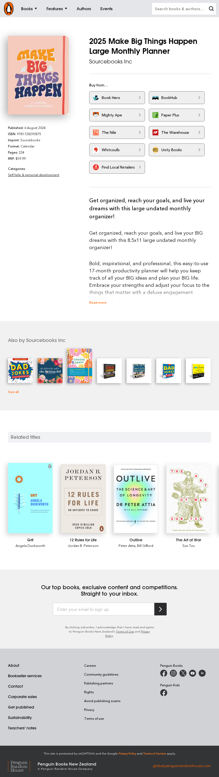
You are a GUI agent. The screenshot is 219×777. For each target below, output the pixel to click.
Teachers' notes (22, 728)
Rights (89, 692)
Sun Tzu (188, 545)
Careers (90, 665)
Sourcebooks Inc (110, 61)
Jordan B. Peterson (83, 545)
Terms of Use (125, 631)
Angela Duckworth (30, 545)
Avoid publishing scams (102, 700)
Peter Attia (127, 545)
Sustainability (20, 717)
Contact (15, 686)
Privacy (89, 709)
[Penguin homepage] (9, 8)
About (13, 665)
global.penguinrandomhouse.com (182, 765)
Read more (98, 302)
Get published (21, 707)
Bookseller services (25, 675)
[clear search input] (211, 9)
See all (13, 391)
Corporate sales (22, 696)
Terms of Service (154, 753)
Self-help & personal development (33, 174)
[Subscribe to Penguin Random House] (160, 609)
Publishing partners (98, 683)
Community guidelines (101, 674)
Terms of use (94, 718)
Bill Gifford (145, 545)
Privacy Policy (127, 753)
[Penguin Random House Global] (23, 766)
